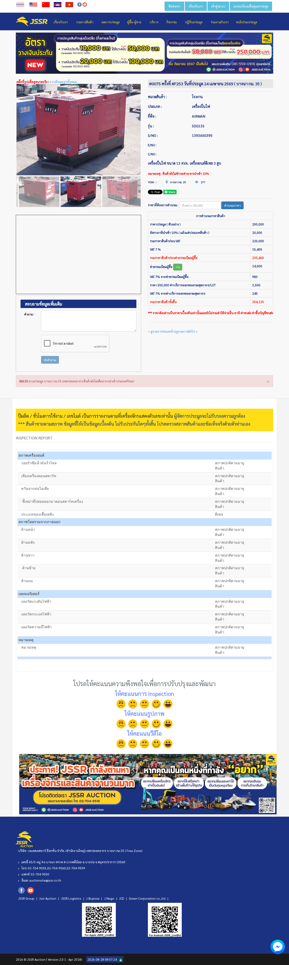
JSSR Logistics (71, 898)
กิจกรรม (171, 22)
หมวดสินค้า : (157, 96)
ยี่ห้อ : (152, 116)
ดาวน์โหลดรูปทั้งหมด (63, 82)
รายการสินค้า (84, 22)
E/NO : (152, 145)
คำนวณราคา (232, 205)
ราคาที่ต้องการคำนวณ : (163, 205)
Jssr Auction (48, 898)
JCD (122, 898)
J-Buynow (93, 898)
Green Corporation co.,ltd (147, 898)
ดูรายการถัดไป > (187, 331)
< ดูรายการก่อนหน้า (161, 331)
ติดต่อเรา (174, 6)
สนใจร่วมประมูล (246, 22)
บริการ (153, 22)
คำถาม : (29, 314)
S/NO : (153, 135)
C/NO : (152, 154)
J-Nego (109, 898)
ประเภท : (155, 106)
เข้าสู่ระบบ (218, 6)
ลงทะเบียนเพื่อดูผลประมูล (251, 6)
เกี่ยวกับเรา (196, 6)
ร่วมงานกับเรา (220, 22)
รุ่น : (151, 125)
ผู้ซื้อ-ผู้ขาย (134, 22)
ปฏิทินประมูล (194, 22)
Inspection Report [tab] (34, 437)
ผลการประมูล (111, 22)
